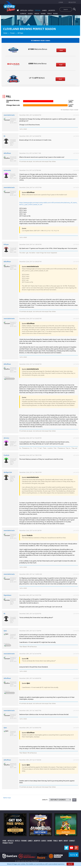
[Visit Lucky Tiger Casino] (65, 824)
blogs (55, 13)
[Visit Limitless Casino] (15, 824)
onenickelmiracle (9, 115)
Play (61, 50)
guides (30, 13)
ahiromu (6, 438)
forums (37, 10)
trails (49, 13)
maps (61, 841)
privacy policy (8, 843)
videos (36, 13)
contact (72, 841)
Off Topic (20, 33)
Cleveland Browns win (12, 101)
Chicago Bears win (13, 105)
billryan (6, 244)
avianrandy (7, 170)
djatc (5, 631)
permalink (76, 115)
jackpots (51, 10)
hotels (30, 10)
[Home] (17, 11)
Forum (12, 33)
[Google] (76, 848)
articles (11, 841)
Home (5, 33)
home (5, 841)
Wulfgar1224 (8, 472)
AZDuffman (7, 153)
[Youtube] (71, 848)
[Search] (74, 10)
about (66, 841)
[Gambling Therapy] (56, 856)
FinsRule (6, 455)
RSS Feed (8, 798)
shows (43, 13)
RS (4, 136)
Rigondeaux (7, 595)
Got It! (70, 864)
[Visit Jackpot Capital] (40, 824)
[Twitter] (66, 848)
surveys (23, 13)
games (44, 10)
